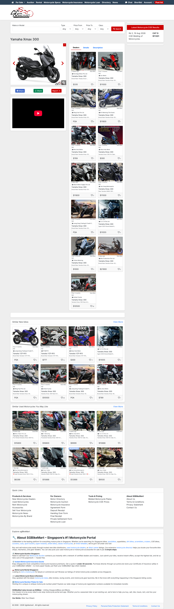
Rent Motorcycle (19, 504)
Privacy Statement (135, 504)
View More (118, 322)
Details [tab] (86, 48)
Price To (89, 25)
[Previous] (14, 63)
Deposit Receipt (57, 510)
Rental (39, 2)
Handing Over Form (59, 513)
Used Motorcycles (20, 502)
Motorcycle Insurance (72, 2)
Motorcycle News (20, 513)
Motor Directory (57, 499)
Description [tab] (98, 48)
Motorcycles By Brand (22, 516)
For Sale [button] (20, 2)
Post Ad (159, 2)
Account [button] (148, 2)
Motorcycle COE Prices (98, 502)
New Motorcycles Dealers (23, 499)
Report (55, 91)
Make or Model (18, 25)
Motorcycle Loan (92, 2)
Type (63, 25)
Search (118, 29)
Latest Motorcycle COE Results (145, 27)
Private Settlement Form (61, 519)
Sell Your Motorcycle (21, 510)
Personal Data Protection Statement (115, 606)
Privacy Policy (91, 606)
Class (101, 25)
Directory (106, 2)
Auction (30, 2)
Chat (129, 2)
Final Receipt (56, 516)
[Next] (62, 63)
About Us (131, 499)
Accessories (17, 507)
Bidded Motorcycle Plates (100, 499)
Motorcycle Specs (52, 2)
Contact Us (132, 507)
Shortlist (138, 2)
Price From (78, 25)
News (115, 2)
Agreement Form (57, 507)
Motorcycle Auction (59, 502)
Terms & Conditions (135, 502)
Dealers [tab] (76, 47)
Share (21, 91)
